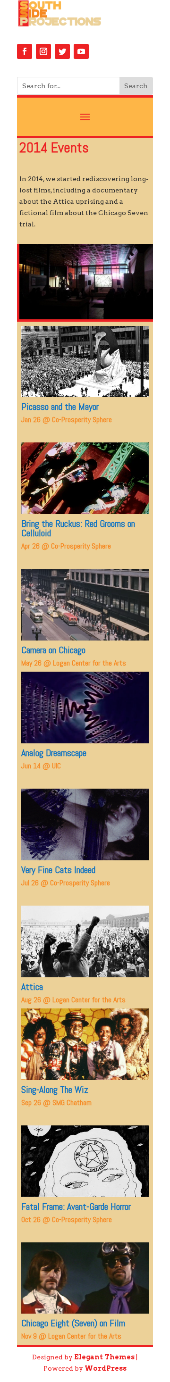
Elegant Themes (104, 1357)
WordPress (106, 1368)
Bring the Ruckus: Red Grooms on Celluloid (78, 528)
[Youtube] (81, 51)
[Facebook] (24, 51)
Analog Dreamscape (53, 753)
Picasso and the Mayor (60, 406)
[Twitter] (62, 51)
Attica (32, 987)
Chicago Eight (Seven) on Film (73, 1323)
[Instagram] (43, 51)
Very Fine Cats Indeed (58, 870)
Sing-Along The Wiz (54, 1089)
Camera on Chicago (53, 650)
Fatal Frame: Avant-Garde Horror (76, 1206)
